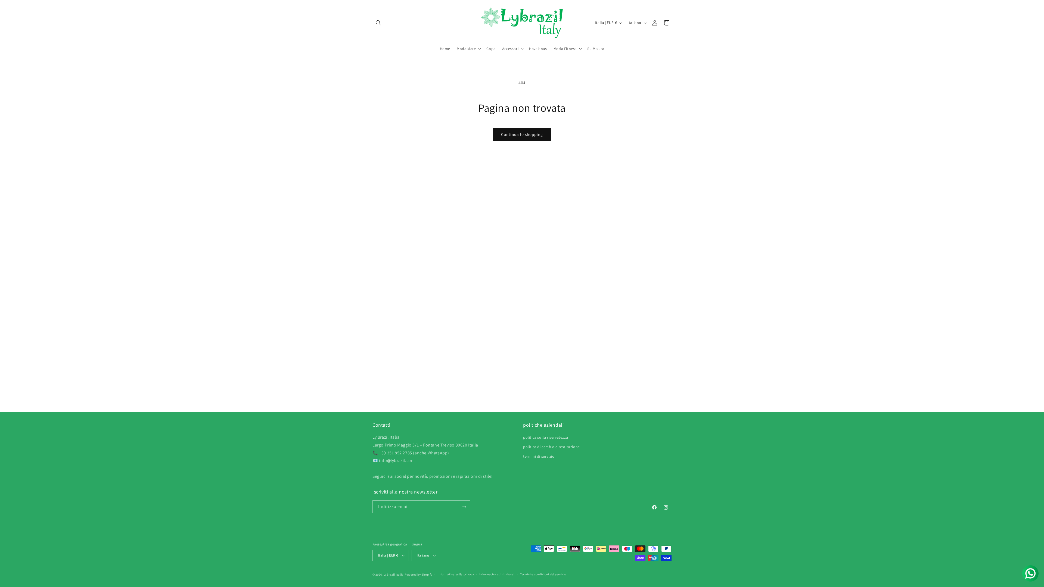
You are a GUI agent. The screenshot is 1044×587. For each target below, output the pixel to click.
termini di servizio (538, 456)
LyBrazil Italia (394, 574)
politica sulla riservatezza (545, 437)
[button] (378, 23)
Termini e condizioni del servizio (543, 574)
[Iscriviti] (464, 506)
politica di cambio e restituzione (551, 446)
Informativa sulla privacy (456, 574)
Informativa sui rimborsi (497, 574)
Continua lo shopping (522, 134)
